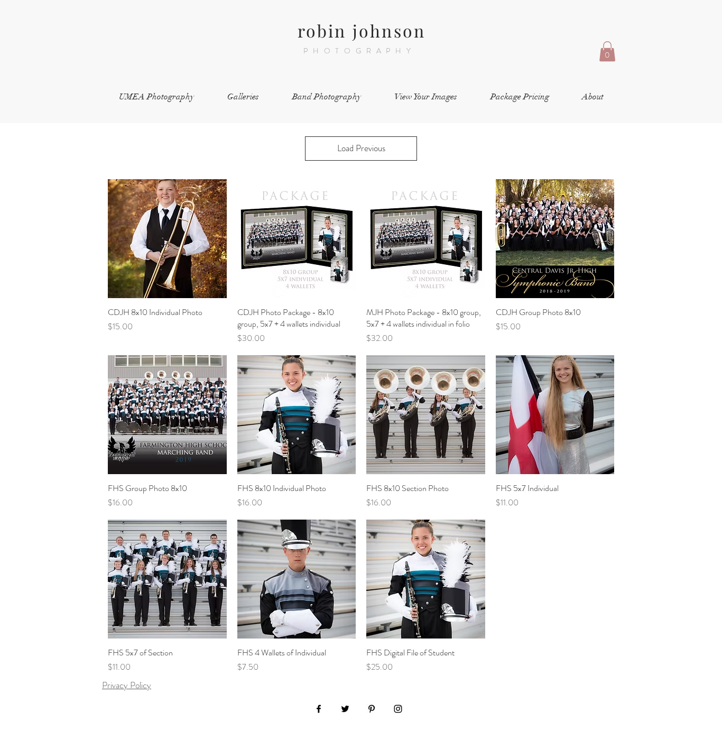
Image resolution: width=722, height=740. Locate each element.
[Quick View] (167, 238)
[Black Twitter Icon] (345, 709)
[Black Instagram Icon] (398, 709)
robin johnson (362, 30)
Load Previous (361, 148)
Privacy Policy (126, 685)
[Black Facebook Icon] (318, 709)
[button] (607, 51)
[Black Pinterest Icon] (371, 709)
